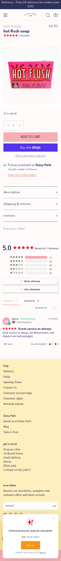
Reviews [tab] (8, 300)
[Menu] (5, 15)
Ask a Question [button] (32, 289)
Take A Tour (10, 432)
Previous (9, 228)
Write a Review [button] (32, 281)
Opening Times (12, 382)
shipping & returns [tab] (17, 204)
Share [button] (10, 344)
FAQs (6, 376)
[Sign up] (54, 506)
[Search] (48, 15)
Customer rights (13, 398)
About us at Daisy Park (17, 421)
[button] (51, 344)
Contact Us (10, 387)
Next (21, 228)
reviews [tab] (9, 215)
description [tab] (11, 192)
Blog (6, 426)
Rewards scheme (13, 403)
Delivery (8, 371)
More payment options (30, 156)
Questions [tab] (29, 300)
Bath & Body (12, 26)
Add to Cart (30, 137)
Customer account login (17, 393)
